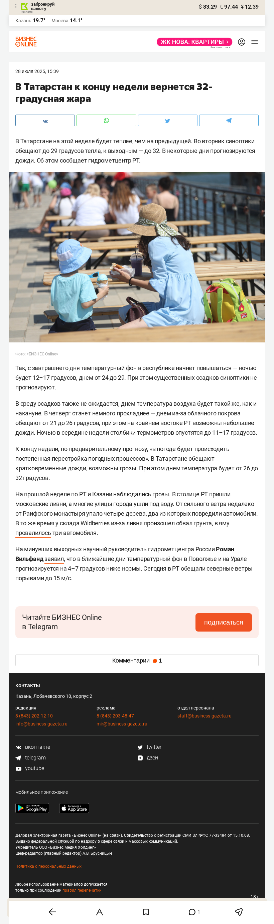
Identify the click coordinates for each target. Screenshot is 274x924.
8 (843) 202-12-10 (34, 715)
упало (94, 513)
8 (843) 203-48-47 (115, 715)
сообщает (73, 160)
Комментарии (137, 660)
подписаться (223, 622)
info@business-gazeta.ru (41, 723)
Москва (59, 20)
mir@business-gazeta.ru (122, 723)
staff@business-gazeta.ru (204, 715)
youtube (34, 768)
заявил (54, 558)
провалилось (33, 532)
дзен (151, 757)
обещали (193, 568)
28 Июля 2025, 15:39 (37, 71)
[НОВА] (193, 42)
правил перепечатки (82, 890)
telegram (35, 757)
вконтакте (37, 747)
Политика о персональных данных (48, 866)
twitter (153, 747)
